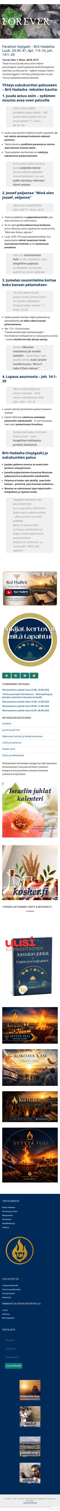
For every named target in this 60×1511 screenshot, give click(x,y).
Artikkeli (6, 723)
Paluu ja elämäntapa (13, 755)
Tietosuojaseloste (30, 1502)
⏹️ (34, 675)
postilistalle (12, 1285)
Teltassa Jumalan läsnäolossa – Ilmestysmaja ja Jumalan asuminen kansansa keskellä (27, 696)
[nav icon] (56, 21)
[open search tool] (51, 21)
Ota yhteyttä (8, 1293)
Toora (5, 1310)
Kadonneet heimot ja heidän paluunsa (22, 736)
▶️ (6, 675)
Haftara (6, 1314)
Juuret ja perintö (11, 729)
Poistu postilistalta (11, 1289)
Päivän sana (8, 748)
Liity (4, 1285)
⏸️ (15, 675)
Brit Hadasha (8, 1318)
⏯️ (24, 675)
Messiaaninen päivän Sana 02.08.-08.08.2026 (25, 710)
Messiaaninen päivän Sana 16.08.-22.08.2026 (25, 701)
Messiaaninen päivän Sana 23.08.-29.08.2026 (25, 689)
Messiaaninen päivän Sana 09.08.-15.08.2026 (25, 706)
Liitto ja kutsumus (11, 742)
